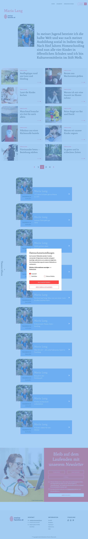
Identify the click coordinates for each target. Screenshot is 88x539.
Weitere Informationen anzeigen (39, 267)
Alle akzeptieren (44, 282)
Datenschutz (32, 269)
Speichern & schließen (44, 287)
